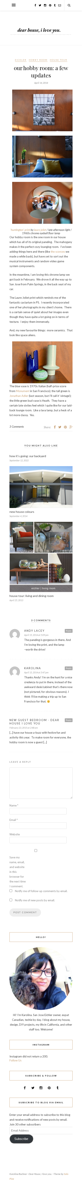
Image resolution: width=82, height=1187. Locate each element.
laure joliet (40, 229)
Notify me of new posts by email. (35, 900)
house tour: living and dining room (31, 596)
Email (13, 820)
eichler (20, 60)
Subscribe (21, 1139)
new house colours (21, 511)
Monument (22, 391)
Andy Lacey (34, 630)
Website (14, 834)
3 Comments (16, 426)
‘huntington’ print (20, 229)
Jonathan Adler (18, 395)
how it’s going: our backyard (27, 456)
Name (13, 805)
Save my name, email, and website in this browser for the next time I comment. (17, 872)
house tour (58, 60)
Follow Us (15, 1060)
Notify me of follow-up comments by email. (41, 891)
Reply (68, 630)
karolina (32, 668)
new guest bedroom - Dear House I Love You (34, 721)
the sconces (58, 251)
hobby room (38, 60)
